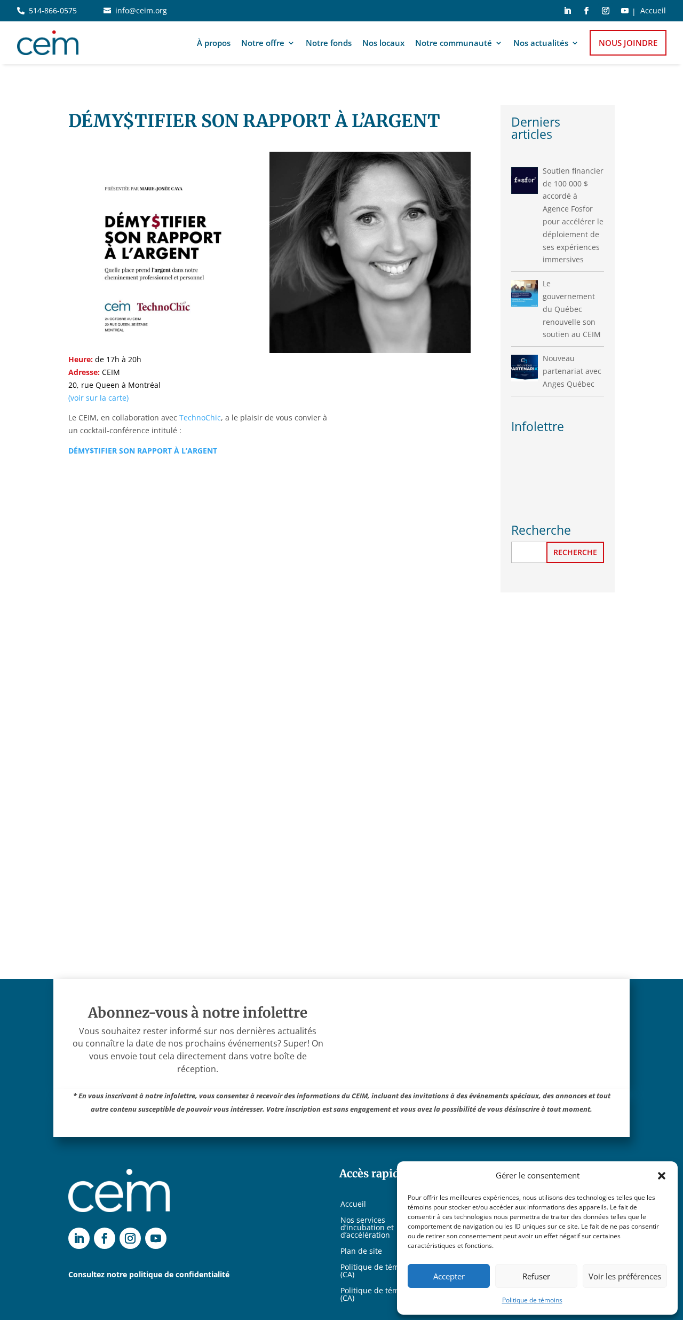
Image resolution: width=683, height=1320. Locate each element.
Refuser (536, 1276)
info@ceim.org (141, 10)
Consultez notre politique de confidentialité (148, 1274)
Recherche (575, 552)
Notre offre (262, 42)
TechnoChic (200, 417)
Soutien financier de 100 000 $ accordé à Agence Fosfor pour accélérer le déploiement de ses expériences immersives (573, 215)
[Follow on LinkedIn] (567, 10)
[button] (661, 1175)
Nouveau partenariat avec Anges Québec (572, 371)
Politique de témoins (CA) (377, 1271)
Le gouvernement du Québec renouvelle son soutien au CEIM (572, 308)
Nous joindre (628, 42)
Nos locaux (383, 42)
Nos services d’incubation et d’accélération (367, 1228)
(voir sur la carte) (98, 398)
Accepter (449, 1276)
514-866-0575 (53, 10)
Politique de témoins (532, 1300)
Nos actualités (540, 42)
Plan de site (361, 1251)
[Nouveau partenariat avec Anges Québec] (524, 368)
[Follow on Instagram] (605, 10)
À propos (214, 42)
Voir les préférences (625, 1276)
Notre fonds (329, 42)
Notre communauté (453, 42)
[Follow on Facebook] (586, 10)
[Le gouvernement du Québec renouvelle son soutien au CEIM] (524, 293)
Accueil (653, 11)
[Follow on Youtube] (624, 10)
